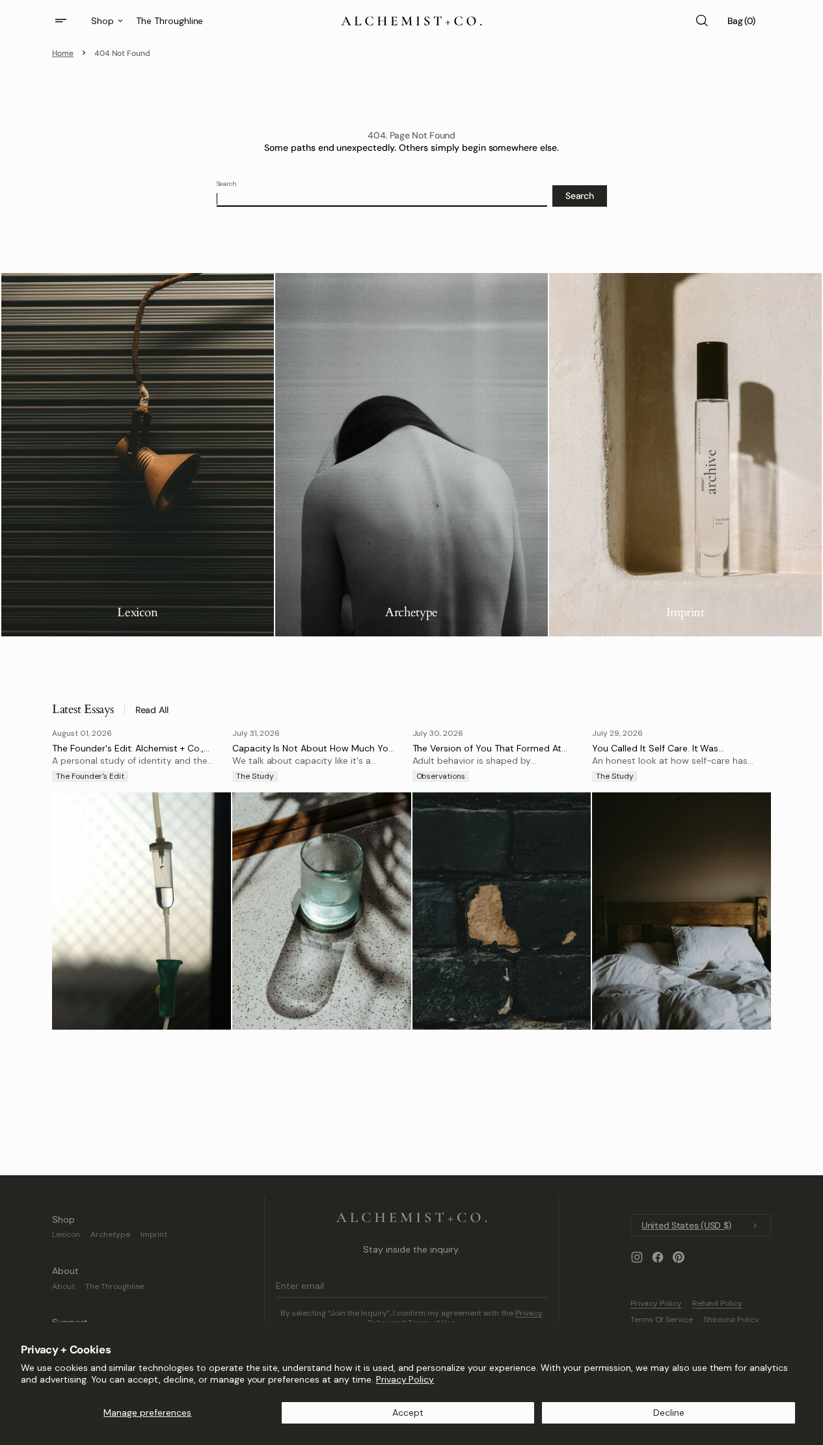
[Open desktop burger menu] (62, 21)
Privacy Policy (405, 1379)
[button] (701, 21)
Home (63, 53)
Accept (408, 1412)
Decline (668, 1412)
